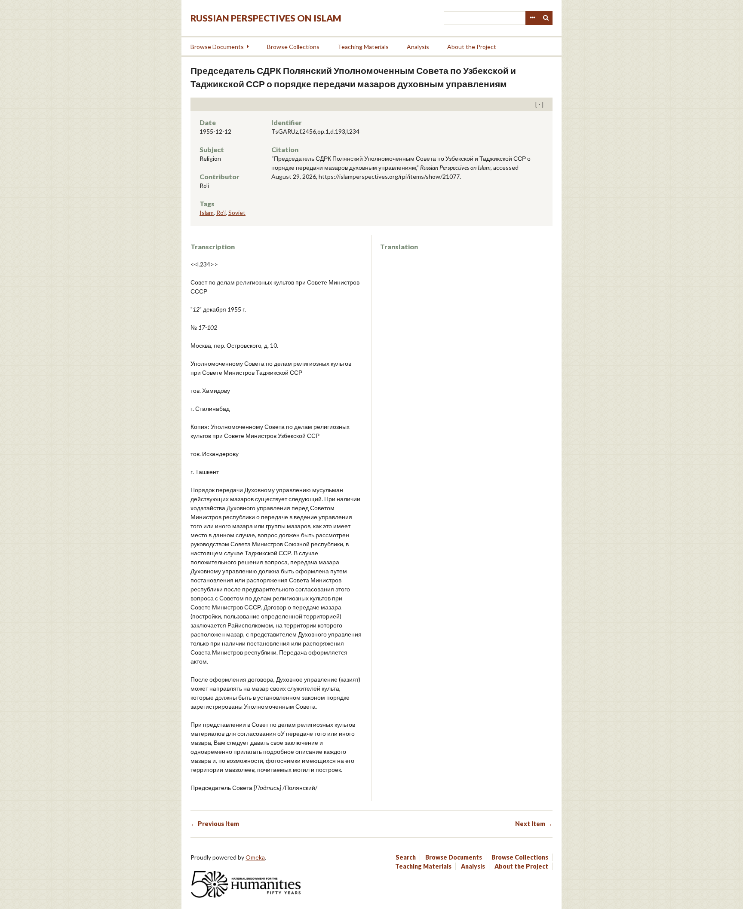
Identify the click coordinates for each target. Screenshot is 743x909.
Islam (207, 212)
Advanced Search (532, 18)
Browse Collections (293, 46)
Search (546, 18)
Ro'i (221, 212)
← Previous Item (214, 823)
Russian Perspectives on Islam (265, 17)
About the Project (471, 46)
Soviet (237, 212)
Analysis (418, 46)
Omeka (255, 857)
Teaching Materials (363, 46)
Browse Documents (217, 46)
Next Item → (534, 823)
